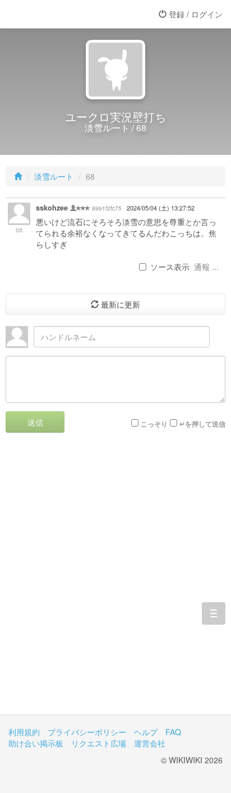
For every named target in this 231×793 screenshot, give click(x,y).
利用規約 (24, 731)
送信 (35, 422)
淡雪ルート (53, 176)
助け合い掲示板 (35, 743)
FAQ (173, 731)
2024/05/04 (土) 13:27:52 (161, 208)
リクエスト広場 (98, 743)
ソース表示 (170, 266)
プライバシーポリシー (87, 731)
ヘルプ (146, 731)
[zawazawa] (53, 14)
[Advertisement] (115, 582)
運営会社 (149, 743)
